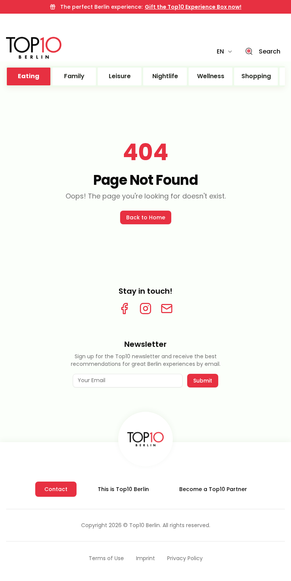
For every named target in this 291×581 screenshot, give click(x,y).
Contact (55, 489)
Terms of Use (106, 558)
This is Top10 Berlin (123, 489)
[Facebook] (124, 308)
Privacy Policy (185, 558)
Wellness (210, 76)
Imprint (145, 558)
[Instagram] (145, 308)
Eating (28, 76)
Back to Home (145, 217)
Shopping (256, 76)
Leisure (120, 76)
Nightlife (165, 76)
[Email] (167, 308)
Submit (202, 380)
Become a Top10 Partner (213, 489)
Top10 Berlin (144, 525)
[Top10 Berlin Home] (145, 439)
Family (74, 76)
